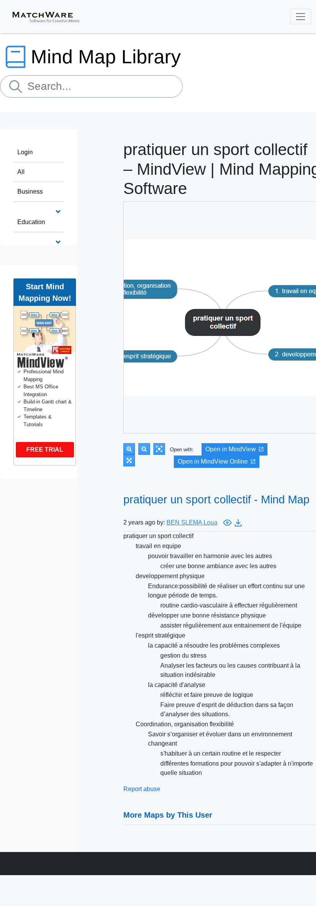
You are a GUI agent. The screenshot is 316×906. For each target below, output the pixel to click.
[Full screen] (129, 460)
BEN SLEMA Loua (191, 522)
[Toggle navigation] (300, 16)
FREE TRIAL (44, 449)
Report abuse (141, 789)
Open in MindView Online (213, 461)
